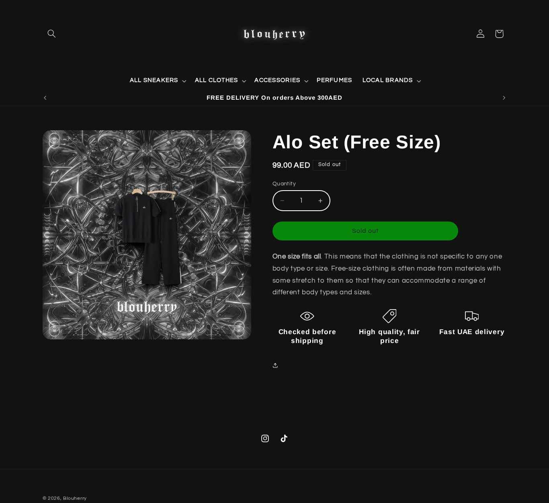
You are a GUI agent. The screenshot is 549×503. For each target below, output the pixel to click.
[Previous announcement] (45, 98)
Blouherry (75, 498)
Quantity (284, 184)
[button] (52, 34)
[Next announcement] (504, 98)
